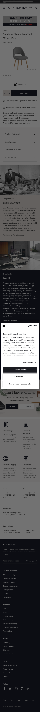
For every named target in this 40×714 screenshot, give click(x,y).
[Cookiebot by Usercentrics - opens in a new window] (28, 326)
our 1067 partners (16, 337)
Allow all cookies (19, 369)
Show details (28, 363)
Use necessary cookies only (20, 384)
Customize (19, 377)
